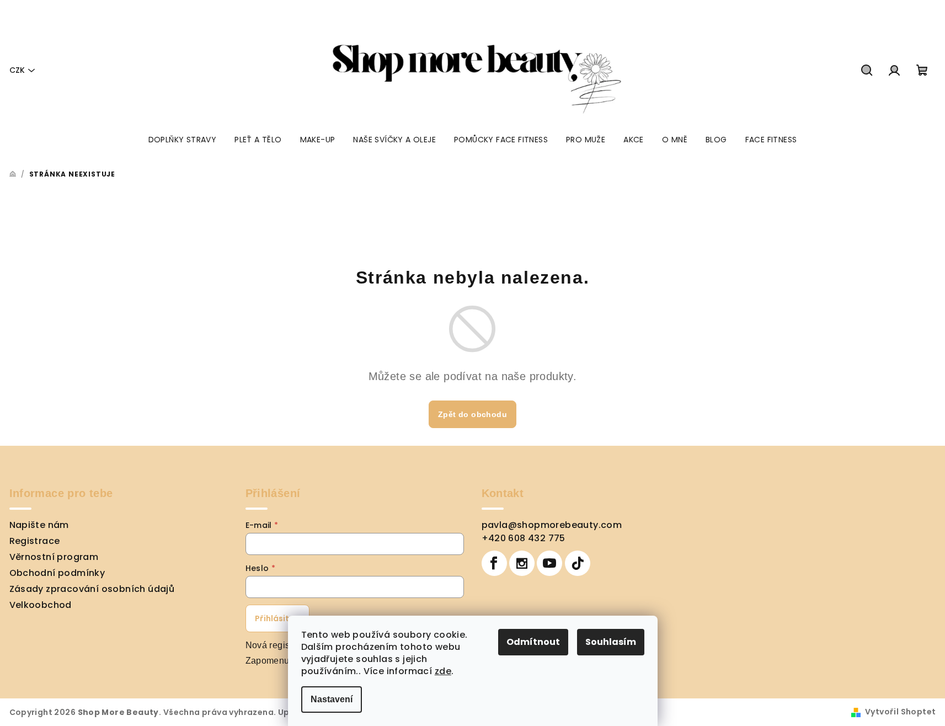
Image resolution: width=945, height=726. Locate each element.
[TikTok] (577, 563)
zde (443, 671)
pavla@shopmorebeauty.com (552, 525)
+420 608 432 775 (523, 538)
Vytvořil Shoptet (900, 711)
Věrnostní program (54, 557)
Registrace (34, 541)
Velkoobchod (40, 605)
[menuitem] (183, 139)
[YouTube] (549, 563)
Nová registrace (278, 645)
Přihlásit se (277, 618)
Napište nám (39, 525)
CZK (17, 70)
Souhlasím (610, 642)
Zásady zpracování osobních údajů (92, 589)
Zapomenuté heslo (283, 660)
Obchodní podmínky (57, 573)
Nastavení (332, 699)
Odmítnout (533, 642)
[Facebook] (494, 563)
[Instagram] (522, 563)
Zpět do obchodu (472, 414)
